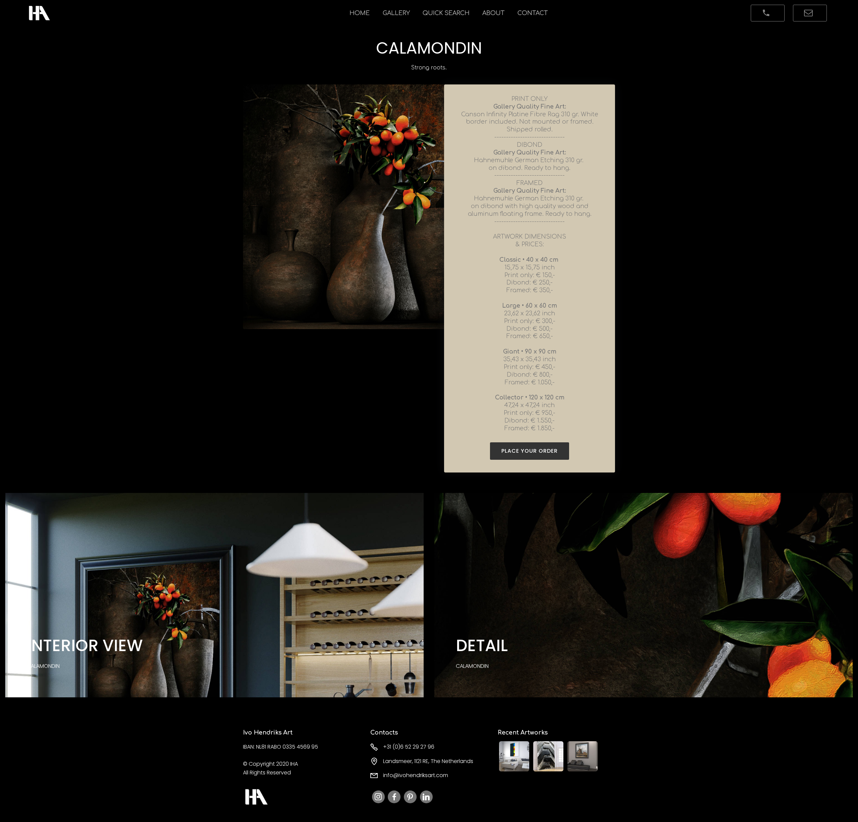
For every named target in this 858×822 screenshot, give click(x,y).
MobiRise (69, 13)
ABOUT (493, 13)
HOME (360, 13)
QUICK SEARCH (446, 13)
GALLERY (396, 13)
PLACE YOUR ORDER (529, 451)
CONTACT (532, 13)
